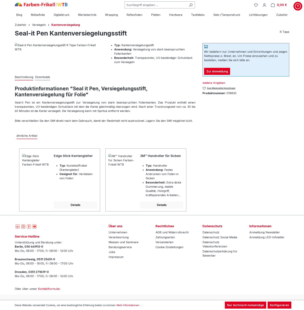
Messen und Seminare (123, 242)
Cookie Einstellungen (169, 247)
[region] (152, 178)
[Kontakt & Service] (297, 6)
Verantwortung (119, 237)
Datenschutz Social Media (219, 237)
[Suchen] (191, 4)
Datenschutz (210, 232)
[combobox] (156, 4)
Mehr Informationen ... (129, 305)
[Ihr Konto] (264, 4)
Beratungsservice (120, 247)
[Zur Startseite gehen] (41, 4)
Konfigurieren (279, 305)
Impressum (116, 257)
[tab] (24, 77)
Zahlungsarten (165, 237)
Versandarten (164, 242)
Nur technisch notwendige (245, 305)
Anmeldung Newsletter (264, 232)
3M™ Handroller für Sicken (160, 156)
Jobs (112, 252)
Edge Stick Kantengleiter (73, 156)
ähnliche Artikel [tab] (27, 135)
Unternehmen (118, 232)
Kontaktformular (49, 288)
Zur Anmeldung (217, 71)
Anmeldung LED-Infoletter (266, 237)
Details (75, 205)
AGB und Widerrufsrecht (172, 232)
